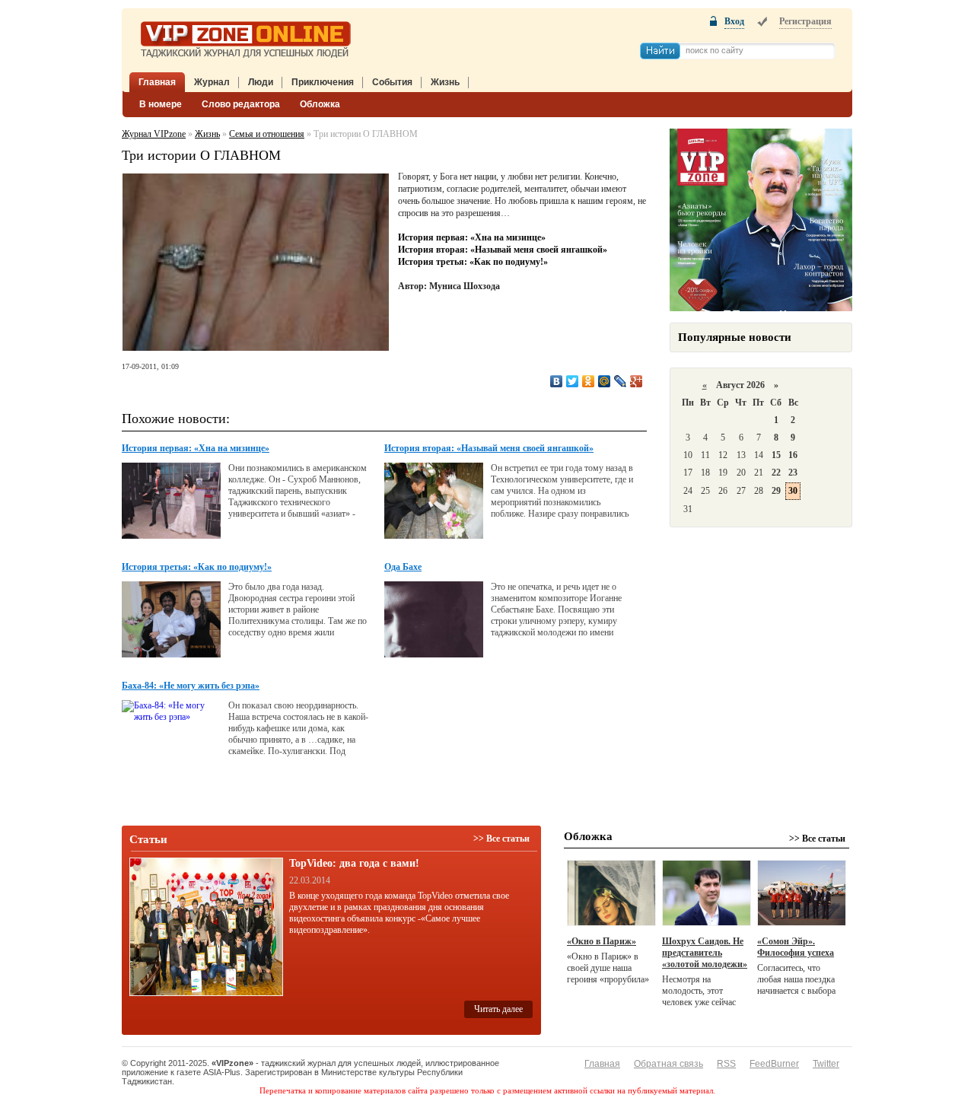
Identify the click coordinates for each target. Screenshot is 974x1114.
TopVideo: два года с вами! (354, 863)
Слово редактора (241, 104)
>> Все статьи (501, 838)
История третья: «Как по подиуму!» (473, 261)
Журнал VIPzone (154, 134)
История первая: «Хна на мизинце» (472, 237)
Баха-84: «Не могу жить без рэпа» (190, 685)
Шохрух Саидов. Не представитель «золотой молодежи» (704, 952)
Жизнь (445, 82)
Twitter (826, 1063)
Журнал (212, 82)
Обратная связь (668, 1063)
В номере (160, 104)
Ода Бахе (403, 567)
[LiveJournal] (621, 381)
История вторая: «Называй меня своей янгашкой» (502, 249)
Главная (157, 82)
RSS (726, 1063)
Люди (260, 82)
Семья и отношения (266, 134)
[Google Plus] (637, 381)
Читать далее (498, 1009)
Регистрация (805, 21)
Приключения (322, 82)
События (392, 82)
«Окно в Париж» (601, 941)
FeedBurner (774, 1063)
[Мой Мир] (605, 381)
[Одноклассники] (589, 381)
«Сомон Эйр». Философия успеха (795, 947)
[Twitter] (573, 381)
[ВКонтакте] (557, 381)
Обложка (320, 104)
